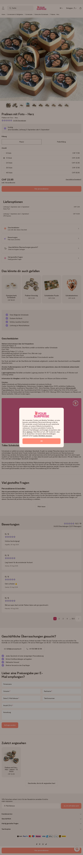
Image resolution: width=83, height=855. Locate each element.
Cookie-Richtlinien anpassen (42, 436)
